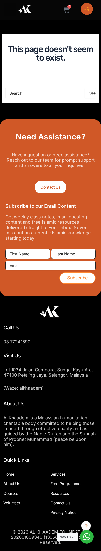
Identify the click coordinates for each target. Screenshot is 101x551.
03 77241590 (16, 341)
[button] (10, 9)
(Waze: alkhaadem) (23, 388)
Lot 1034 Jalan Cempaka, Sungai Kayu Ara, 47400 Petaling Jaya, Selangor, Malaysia (48, 372)
